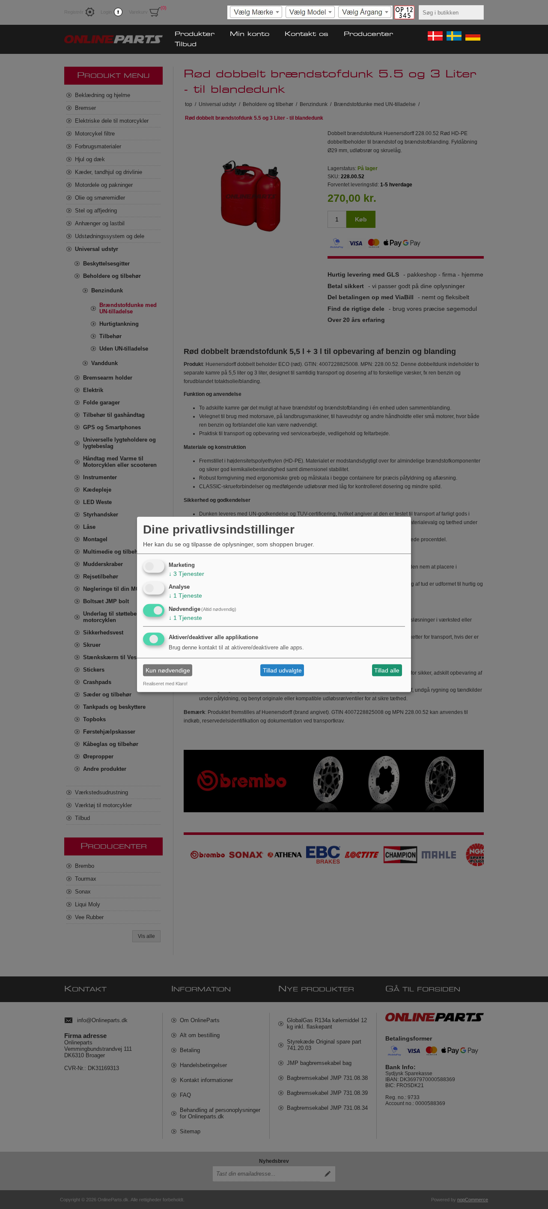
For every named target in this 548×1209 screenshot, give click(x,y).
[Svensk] (453, 36)
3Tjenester (186, 573)
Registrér (73, 12)
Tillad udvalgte (282, 670)
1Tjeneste (185, 595)
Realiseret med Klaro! (165, 683)
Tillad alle (386, 670)
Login (106, 12)
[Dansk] (434, 36)
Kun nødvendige (168, 670)
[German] (472, 36)
